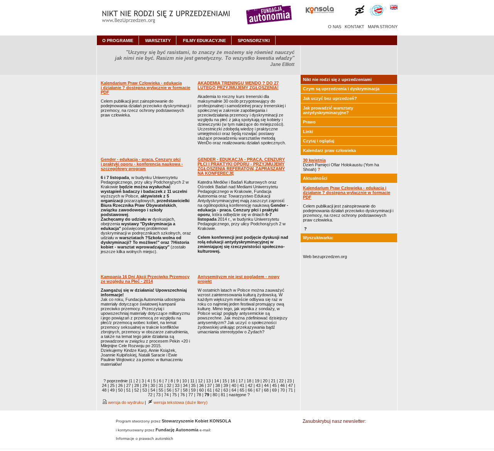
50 (120, 390)
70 (282, 390)
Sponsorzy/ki (254, 40)
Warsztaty (158, 40)
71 (290, 390)
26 (120, 385)
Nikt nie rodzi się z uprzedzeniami (337, 79)
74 (166, 394)
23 (289, 380)
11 (192, 380)
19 (257, 380)
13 (208, 380)
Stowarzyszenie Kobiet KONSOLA (196, 421)
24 (104, 385)
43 (258, 385)
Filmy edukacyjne (204, 40)
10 (184, 380)
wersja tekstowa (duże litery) (180, 402)
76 (182, 394)
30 (153, 385)
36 (201, 385)
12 (200, 380)
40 (234, 385)
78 (198, 394)
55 (161, 390)
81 (223, 394)
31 (161, 385)
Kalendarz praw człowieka (329, 150)
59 (193, 390)
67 (258, 390)
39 (225, 385)
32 (169, 385)
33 (177, 385)
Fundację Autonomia (177, 429)
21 (273, 380)
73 (158, 394)
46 (282, 385)
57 (177, 390)
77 (190, 394)
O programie (117, 40)
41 (242, 385)
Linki (308, 131)
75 (174, 394)
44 (266, 385)
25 (112, 385)
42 (250, 385)
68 (266, 390)
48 (104, 390)
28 (136, 385)
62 (217, 390)
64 (234, 390)
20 (265, 380)
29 (144, 385)
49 (112, 390)
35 (193, 385)
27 (128, 385)
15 (224, 380)
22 (281, 380)
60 (201, 390)
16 (232, 380)
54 (153, 390)
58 (185, 390)
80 (215, 394)
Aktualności (315, 178)
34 (185, 385)
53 (144, 390)
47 (290, 385)
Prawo (309, 122)
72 (150, 394)
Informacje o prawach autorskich (144, 438)
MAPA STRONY (383, 26)
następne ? (239, 394)
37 (209, 385)
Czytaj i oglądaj (318, 141)
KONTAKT (354, 26)
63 (225, 390)
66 (250, 390)
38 (217, 385)
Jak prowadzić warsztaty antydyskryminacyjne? (328, 110)
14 (216, 380)
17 (241, 380)
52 (136, 390)
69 (274, 390)
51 (128, 390)
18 (249, 380)
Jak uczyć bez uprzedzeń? (330, 98)
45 (274, 385)
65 (242, 390)
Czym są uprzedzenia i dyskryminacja (341, 88)
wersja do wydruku (125, 402)
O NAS (334, 26)
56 (169, 390)
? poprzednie (115, 380)
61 (209, 390)
